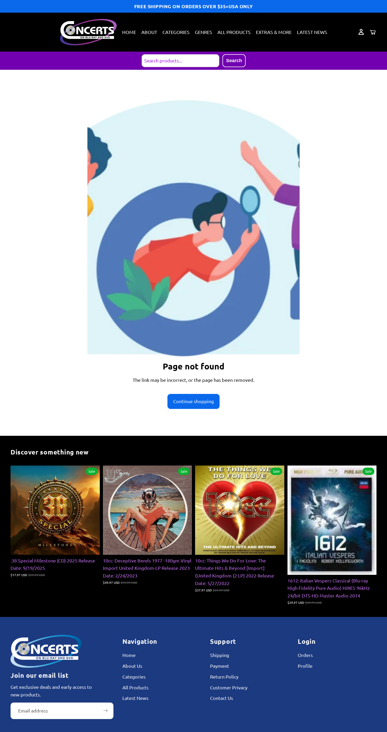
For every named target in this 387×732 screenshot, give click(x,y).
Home (129, 655)
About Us (132, 666)
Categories (134, 676)
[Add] (91, 546)
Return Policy (224, 676)
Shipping (219, 655)
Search (234, 60)
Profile (305, 666)
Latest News (135, 698)
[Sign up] (105, 710)
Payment (219, 666)
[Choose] (276, 546)
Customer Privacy (228, 687)
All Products (135, 687)
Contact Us (221, 698)
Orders (305, 655)
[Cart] (373, 32)
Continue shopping (193, 401)
